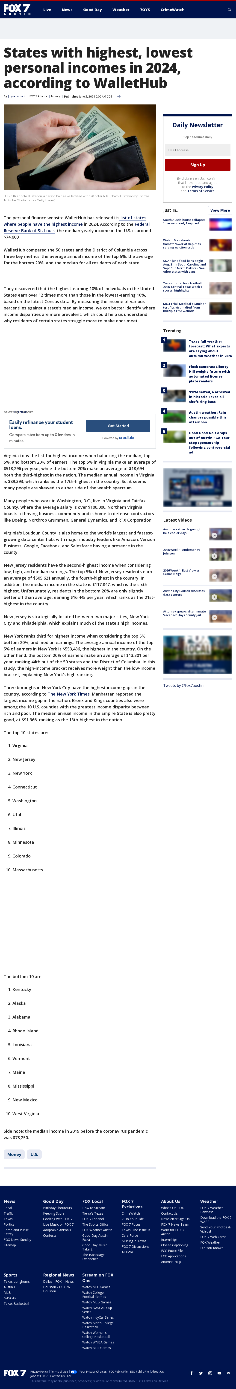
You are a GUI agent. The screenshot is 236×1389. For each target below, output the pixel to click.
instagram (210, 1373)
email (228, 1373)
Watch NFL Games (96, 1287)
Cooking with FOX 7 (57, 1219)
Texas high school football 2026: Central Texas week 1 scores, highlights (182, 286)
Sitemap (10, 1245)
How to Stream (93, 1208)
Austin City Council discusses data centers (184, 593)
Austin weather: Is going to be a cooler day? (182, 531)
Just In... (171, 210)
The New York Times (69, 694)
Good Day (53, 1201)
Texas (8, 1219)
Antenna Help (171, 1261)
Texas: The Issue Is (136, 1230)
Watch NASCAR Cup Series (97, 1309)
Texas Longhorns (17, 1281)
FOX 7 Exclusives (132, 1204)
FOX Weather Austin (97, 1230)
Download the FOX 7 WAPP (215, 1219)
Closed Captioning (174, 1245)
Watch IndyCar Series (98, 1317)
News (9, 1201)
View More (220, 210)
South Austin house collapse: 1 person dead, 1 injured (184, 221)
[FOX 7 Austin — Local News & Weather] (19, 9)
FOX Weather (210, 1242)
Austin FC (11, 1287)
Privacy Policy (202, 187)
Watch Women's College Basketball (96, 1334)
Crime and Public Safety (16, 1232)
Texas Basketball (16, 1303)
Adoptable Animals (57, 1230)
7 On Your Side (133, 1219)
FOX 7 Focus (131, 1224)
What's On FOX (172, 1208)
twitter (201, 1373)
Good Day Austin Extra (95, 1237)
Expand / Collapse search (229, 9)
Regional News (58, 1275)
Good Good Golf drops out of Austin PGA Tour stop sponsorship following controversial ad (209, 442)
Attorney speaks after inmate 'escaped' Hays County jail (184, 613)
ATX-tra (127, 1252)
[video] (220, 534)
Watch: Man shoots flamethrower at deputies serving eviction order (182, 243)
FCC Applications (173, 1256)
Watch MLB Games (96, 1302)
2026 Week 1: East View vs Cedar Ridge (181, 572)
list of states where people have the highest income (75, 221)
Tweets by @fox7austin (183, 685)
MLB (7, 1292)
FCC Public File (172, 1250)
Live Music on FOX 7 (58, 1224)
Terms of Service (200, 191)
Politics (9, 1224)
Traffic (8, 1213)
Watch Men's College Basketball (98, 1325)
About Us (170, 1201)
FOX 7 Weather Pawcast (211, 1210)
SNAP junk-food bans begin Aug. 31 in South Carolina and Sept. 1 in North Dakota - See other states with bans (184, 266)
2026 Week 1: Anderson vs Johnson (181, 551)
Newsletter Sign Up (175, 1219)
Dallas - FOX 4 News (58, 1281)
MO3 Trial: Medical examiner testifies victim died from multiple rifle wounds (184, 307)
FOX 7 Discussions (135, 1246)
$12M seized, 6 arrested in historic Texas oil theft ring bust (209, 397)
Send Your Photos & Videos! (215, 1229)
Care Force (130, 1235)
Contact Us (169, 1213)
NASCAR (10, 1298)
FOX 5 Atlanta (38, 96)
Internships (169, 1239)
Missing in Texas (134, 1241)
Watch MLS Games (96, 1348)
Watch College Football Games (94, 1294)
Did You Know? (211, 1248)
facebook (191, 1373)
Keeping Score (54, 1213)
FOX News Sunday (17, 1239)
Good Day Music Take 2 (94, 1247)
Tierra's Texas (92, 1213)
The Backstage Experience (93, 1257)
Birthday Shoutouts (57, 1208)
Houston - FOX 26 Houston (56, 1289)
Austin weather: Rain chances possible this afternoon (208, 417)
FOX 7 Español (93, 1219)
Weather (209, 1201)
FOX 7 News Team (175, 1224)
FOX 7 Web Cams (213, 1237)
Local (8, 1208)
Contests (49, 1235)
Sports (10, 1275)
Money (55, 96)
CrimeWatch (131, 1213)
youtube (219, 1373)
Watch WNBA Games (98, 1342)
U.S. (34, 1154)
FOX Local (92, 1201)
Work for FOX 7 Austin (172, 1232)
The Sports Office (95, 1224)
